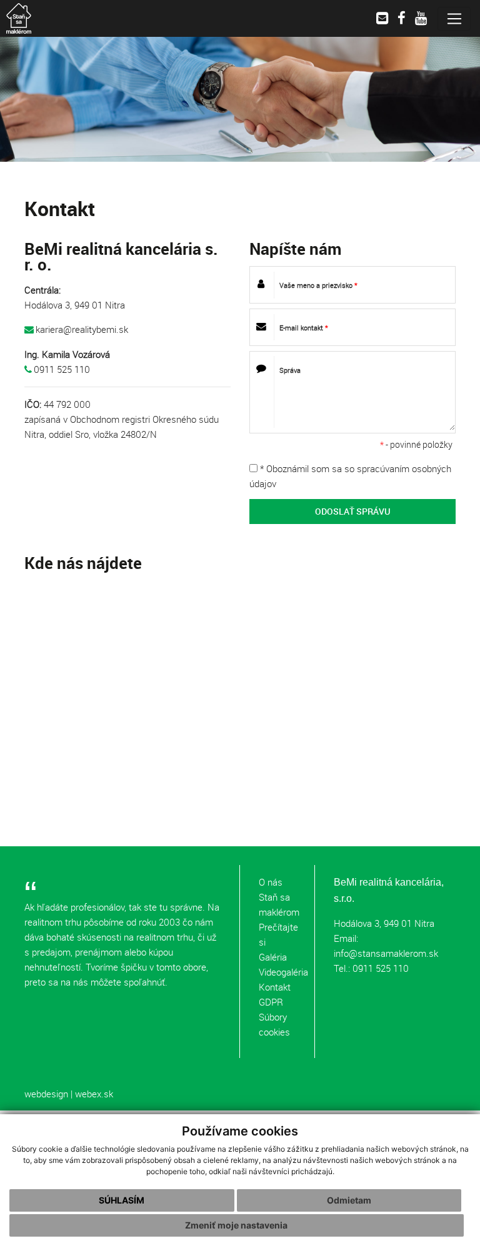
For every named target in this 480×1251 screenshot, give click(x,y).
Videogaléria (283, 972)
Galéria (273, 957)
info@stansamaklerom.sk (386, 953)
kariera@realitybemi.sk (82, 329)
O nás (270, 882)
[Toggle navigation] (454, 19)
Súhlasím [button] (121, 1200)
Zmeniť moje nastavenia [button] (236, 1225)
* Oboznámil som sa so (350, 476)
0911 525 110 (62, 369)
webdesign (46, 1093)
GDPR (271, 1002)
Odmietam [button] (349, 1200)
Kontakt (275, 987)
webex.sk (94, 1093)
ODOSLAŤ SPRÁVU (353, 511)
